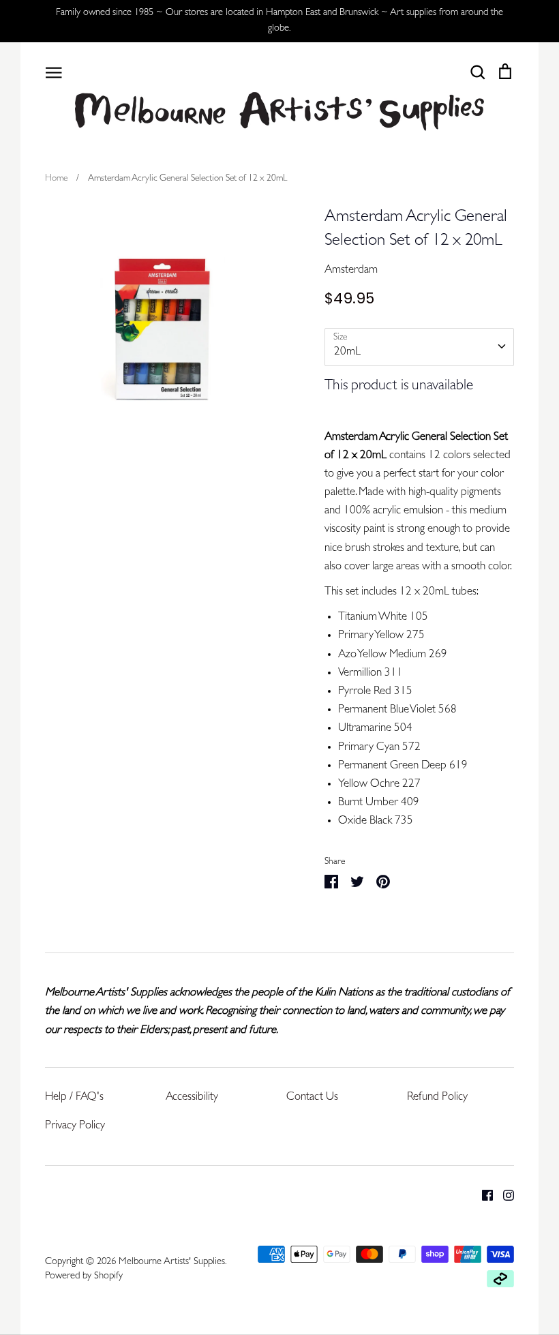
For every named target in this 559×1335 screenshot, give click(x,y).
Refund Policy (437, 1097)
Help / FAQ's (74, 1097)
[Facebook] (482, 1195)
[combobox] (419, 347)
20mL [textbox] (347, 352)
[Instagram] (503, 1195)
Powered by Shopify (84, 1277)
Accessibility (192, 1097)
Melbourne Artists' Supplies (172, 1262)
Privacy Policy (75, 1126)
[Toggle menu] (54, 71)
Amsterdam (351, 270)
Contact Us (312, 1097)
